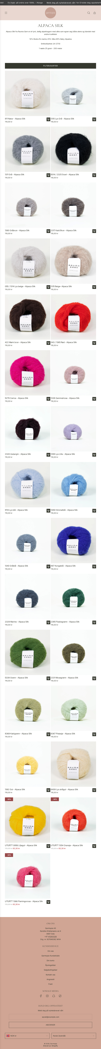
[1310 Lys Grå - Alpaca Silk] (73, 93)
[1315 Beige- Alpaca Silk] (73, 261)
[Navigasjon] (6, 13)
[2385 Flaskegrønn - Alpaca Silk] (73, 596)
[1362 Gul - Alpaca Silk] (27, 764)
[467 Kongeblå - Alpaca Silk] (73, 540)
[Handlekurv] (95, 13)
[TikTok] (60, 996)
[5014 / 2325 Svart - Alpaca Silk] (73, 149)
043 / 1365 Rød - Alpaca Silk (64, 342)
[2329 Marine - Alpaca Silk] (27, 596)
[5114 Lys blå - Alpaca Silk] (27, 484)
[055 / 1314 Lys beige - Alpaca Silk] (27, 261)
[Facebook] (41, 996)
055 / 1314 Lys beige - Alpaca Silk (20, 286)
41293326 (52, 937)
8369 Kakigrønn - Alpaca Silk (18, 733)
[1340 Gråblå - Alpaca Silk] (27, 540)
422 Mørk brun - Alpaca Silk (18, 342)
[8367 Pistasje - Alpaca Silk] (73, 708)
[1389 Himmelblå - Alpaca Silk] (73, 484)
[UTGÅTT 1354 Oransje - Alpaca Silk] (73, 820)
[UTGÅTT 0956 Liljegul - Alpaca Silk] (27, 820)
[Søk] (89, 13)
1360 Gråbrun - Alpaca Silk (17, 230)
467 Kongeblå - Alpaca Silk (63, 566)
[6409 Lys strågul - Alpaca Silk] (73, 764)
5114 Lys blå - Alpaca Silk (16, 510)
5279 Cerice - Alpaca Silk (16, 398)
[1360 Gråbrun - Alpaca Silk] (27, 205)
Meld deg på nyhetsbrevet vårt (50, 3)
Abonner (50, 1025)
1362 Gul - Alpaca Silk (15, 789)
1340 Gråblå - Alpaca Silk (16, 566)
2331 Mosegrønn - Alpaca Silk (64, 678)
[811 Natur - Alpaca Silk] (27, 93)
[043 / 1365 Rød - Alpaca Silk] (73, 317)
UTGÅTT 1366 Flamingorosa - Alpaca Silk (24, 901)
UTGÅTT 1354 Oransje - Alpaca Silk (67, 845)
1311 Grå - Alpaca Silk (14, 174)
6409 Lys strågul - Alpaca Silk (64, 789)
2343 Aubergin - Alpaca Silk (18, 454)
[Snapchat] (54, 996)
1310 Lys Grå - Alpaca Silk (62, 119)
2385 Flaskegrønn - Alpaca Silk (65, 622)
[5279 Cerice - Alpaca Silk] (27, 373)
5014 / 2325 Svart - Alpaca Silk (65, 174)
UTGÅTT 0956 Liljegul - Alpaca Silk (21, 845)
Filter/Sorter (50, 66)
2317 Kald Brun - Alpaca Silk (63, 230)
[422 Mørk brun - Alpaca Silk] (27, 317)
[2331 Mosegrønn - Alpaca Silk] (73, 652)
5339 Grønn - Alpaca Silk (16, 678)
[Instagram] (47, 996)
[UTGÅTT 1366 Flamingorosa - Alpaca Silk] (27, 876)
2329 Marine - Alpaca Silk (17, 622)
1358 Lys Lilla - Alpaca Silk (63, 454)
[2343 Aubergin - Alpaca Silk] (27, 428)
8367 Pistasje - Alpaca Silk (63, 733)
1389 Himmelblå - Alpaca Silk (64, 510)
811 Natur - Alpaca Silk (15, 119)
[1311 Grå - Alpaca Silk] (27, 149)
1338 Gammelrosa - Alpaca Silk (65, 398)
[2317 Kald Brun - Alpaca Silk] (73, 205)
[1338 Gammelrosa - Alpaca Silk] (73, 373)
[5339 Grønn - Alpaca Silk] (27, 652)
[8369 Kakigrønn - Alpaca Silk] (27, 708)
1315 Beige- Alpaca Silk (61, 286)
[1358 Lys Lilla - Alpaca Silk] (73, 428)
